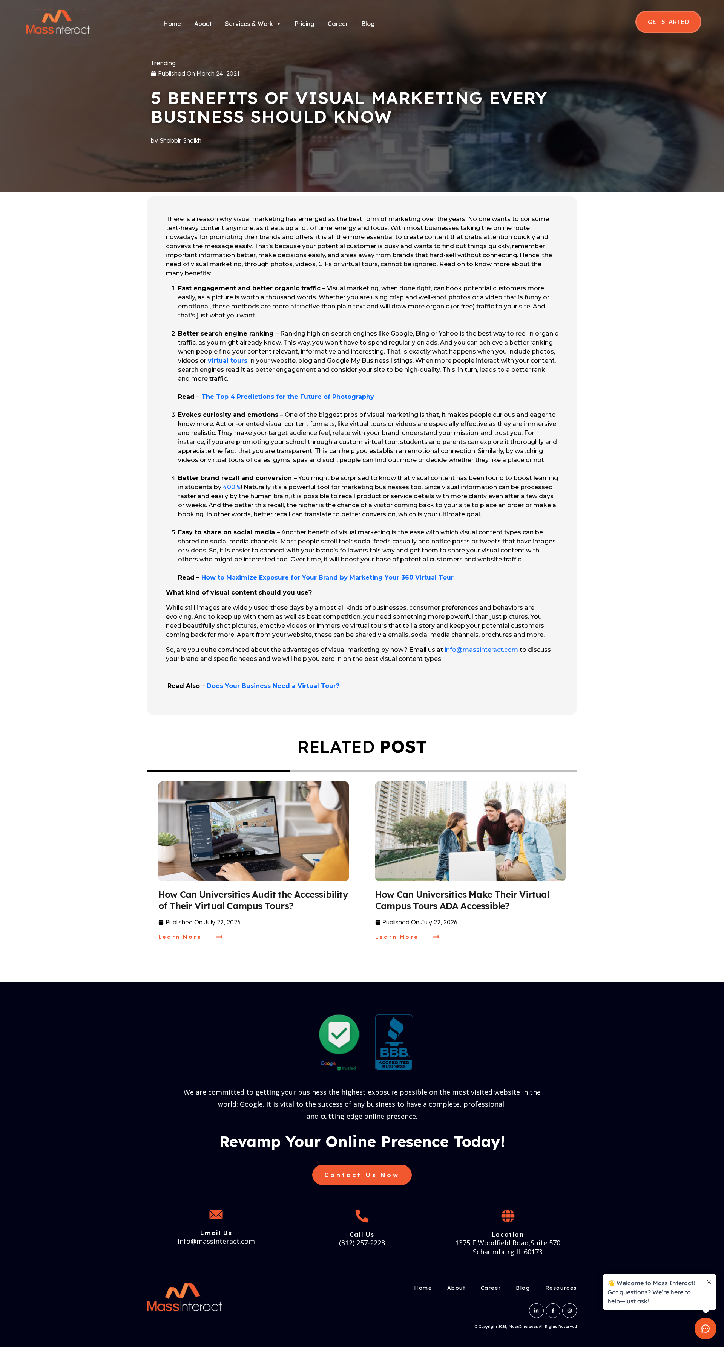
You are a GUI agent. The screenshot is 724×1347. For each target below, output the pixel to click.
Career (338, 23)
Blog (368, 23)
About (203, 23)
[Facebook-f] (553, 1310)
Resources (561, 1287)
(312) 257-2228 (362, 1242)
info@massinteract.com (481, 649)
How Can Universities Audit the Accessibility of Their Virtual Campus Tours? (253, 900)
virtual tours (227, 360)
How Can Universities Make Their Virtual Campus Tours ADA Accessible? (462, 900)
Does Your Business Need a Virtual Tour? (273, 686)
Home (172, 23)
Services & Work (249, 23)
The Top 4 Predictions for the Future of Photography (287, 396)
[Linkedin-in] (536, 1310)
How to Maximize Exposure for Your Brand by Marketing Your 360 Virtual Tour (327, 577)
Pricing (304, 23)
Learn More (180, 937)
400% (232, 487)
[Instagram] (569, 1310)
